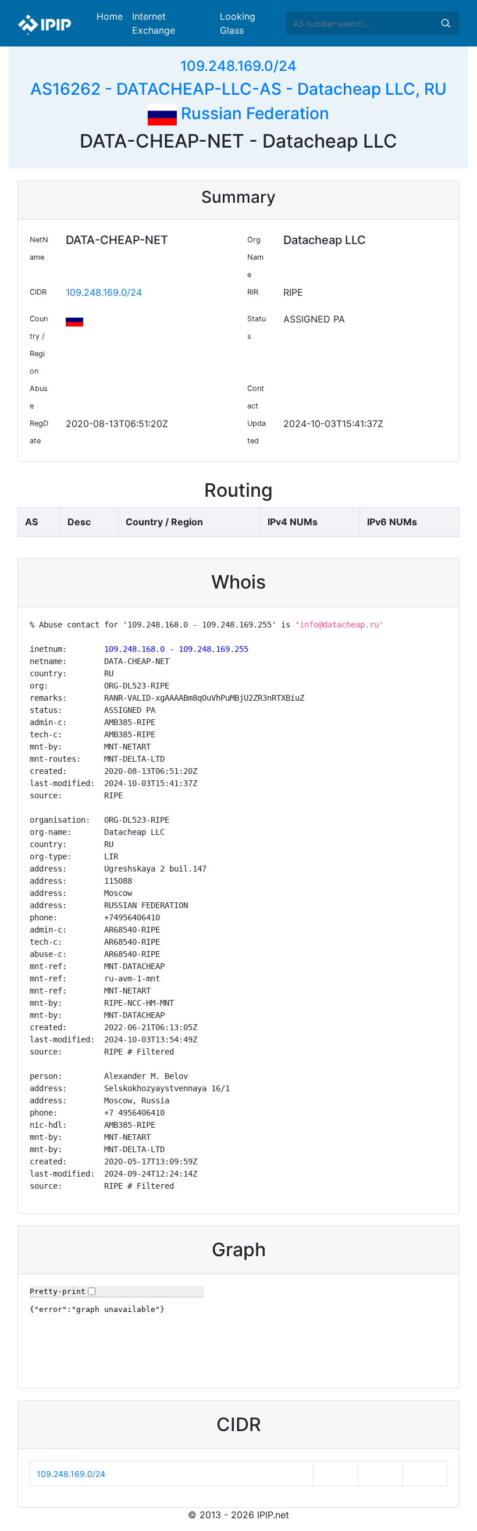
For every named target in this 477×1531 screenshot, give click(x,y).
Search (445, 23)
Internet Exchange (153, 23)
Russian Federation (253, 113)
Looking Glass (237, 23)
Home (110, 16)
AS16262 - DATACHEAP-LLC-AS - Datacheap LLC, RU (238, 89)
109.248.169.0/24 (238, 66)
